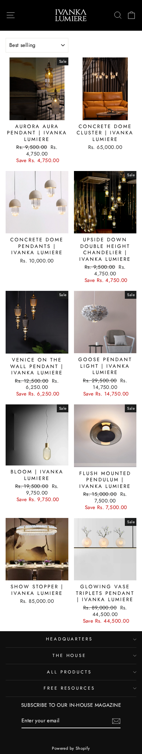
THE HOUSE (70, 655)
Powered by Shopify (71, 748)
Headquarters (69, 639)
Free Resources (69, 688)
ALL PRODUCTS (69, 672)
